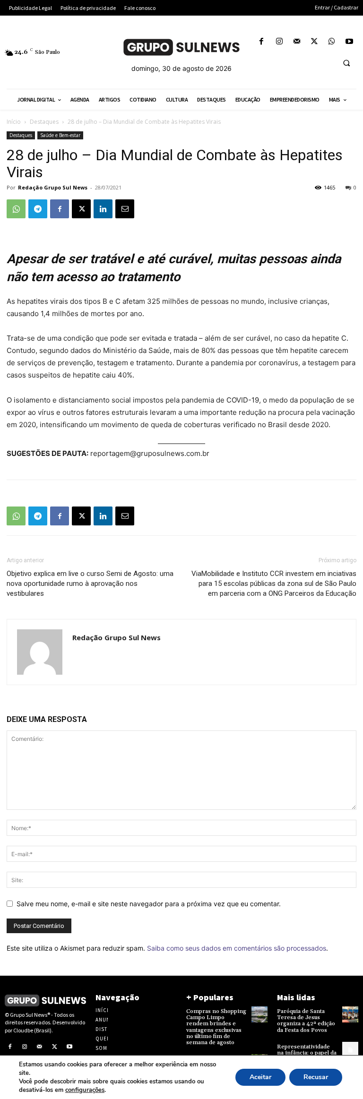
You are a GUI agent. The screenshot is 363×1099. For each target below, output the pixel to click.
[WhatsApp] (332, 41)
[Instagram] (279, 41)
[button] (346, 63)
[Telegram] (37, 208)
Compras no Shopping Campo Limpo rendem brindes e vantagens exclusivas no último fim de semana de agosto (216, 1027)
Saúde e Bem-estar (60, 135)
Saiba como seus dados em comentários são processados (236, 948)
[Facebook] (261, 41)
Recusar (315, 1077)
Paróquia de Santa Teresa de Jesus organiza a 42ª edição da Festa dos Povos (306, 1021)
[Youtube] (349, 41)
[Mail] (296, 41)
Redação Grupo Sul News (52, 187)
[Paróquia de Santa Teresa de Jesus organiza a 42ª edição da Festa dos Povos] (350, 1014)
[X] (314, 41)
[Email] (124, 208)
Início (14, 122)
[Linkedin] (103, 208)
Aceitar (260, 1077)
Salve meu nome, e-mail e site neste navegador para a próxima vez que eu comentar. (149, 904)
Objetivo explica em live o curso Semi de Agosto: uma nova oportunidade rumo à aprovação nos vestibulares (90, 583)
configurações (84, 1090)
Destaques (44, 122)
